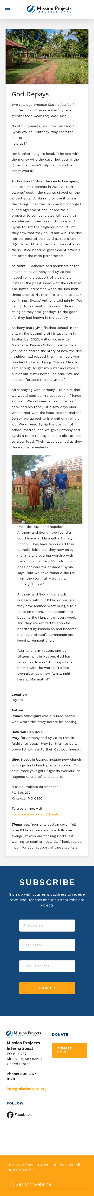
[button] (7, 9)
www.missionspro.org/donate (35, 814)
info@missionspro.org (27, 1089)
